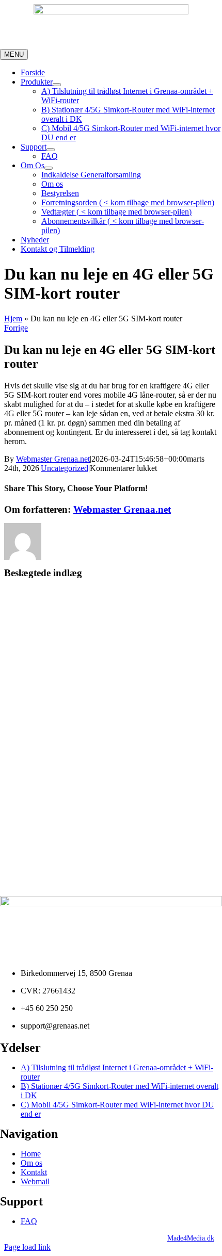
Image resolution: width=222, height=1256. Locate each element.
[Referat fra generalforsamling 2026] (111, 625)
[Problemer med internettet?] (111, 780)
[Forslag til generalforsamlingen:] (111, 702)
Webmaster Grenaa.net (53, 458)
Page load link (27, 1247)
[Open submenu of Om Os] (48, 168)
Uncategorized (64, 468)
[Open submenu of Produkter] (57, 84)
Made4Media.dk (190, 1238)
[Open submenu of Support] (50, 149)
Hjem (13, 318)
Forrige (16, 327)
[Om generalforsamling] (111, 857)
